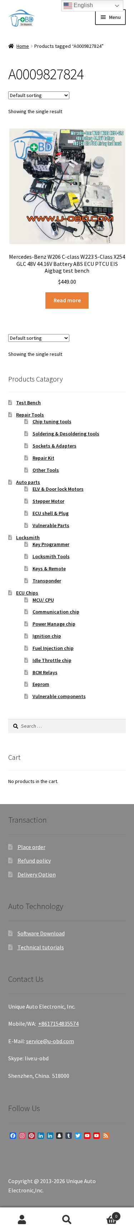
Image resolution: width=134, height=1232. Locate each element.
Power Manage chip (54, 624)
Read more (67, 300)
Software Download (41, 933)
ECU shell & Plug (51, 513)
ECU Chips (27, 593)
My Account (22, 1220)
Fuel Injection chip (53, 648)
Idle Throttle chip (52, 660)
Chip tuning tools (52, 421)
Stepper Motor (48, 501)
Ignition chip (47, 636)
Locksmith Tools (51, 556)
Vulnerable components (59, 696)
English (82, 5)
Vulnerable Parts (51, 525)
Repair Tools (30, 414)
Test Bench (28, 402)
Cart (103, 1213)
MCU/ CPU (43, 600)
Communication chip (56, 612)
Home (22, 46)
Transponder (47, 580)
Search (67, 1220)
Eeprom (41, 684)
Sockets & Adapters (54, 446)
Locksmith (28, 537)
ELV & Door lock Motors (58, 489)
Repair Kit (43, 458)
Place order (31, 846)
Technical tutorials (41, 947)
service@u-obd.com (50, 1041)
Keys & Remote (49, 568)
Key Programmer (51, 544)
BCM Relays (45, 672)
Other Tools (46, 470)
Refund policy (34, 860)
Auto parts (28, 482)
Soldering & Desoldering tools (66, 433)
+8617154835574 (58, 1023)
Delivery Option (37, 874)
